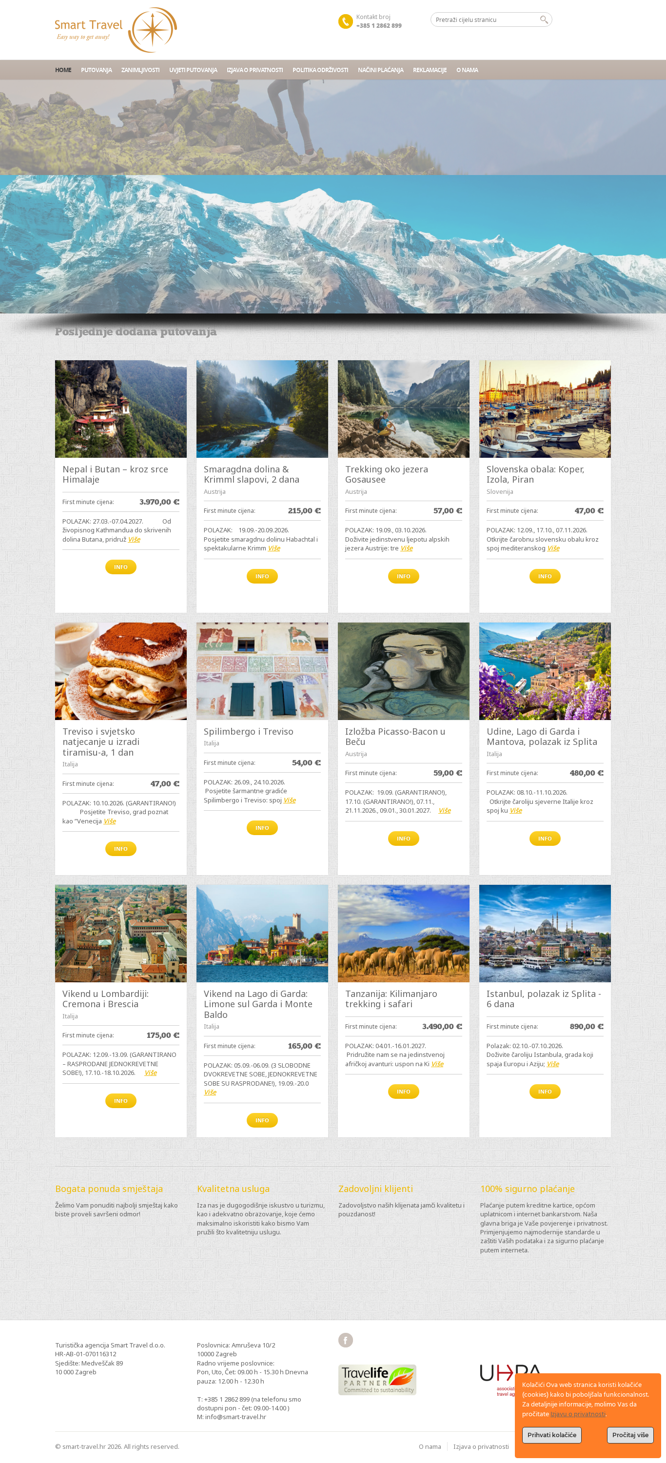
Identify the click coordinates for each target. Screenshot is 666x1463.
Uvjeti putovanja (193, 70)
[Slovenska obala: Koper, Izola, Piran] (545, 409)
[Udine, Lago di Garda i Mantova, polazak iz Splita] (545, 671)
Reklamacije (430, 70)
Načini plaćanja (380, 70)
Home (63, 70)
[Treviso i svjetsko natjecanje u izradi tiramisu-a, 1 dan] (121, 671)
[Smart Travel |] (116, 30)
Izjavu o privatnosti (578, 1414)
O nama (467, 70)
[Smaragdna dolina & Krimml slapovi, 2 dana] (262, 409)
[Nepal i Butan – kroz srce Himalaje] (121, 409)
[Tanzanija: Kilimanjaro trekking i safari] (404, 933)
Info (121, 566)
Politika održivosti (320, 70)
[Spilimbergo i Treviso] (262, 671)
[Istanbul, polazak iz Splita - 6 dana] (545, 933)
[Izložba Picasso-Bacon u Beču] (404, 671)
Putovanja (96, 70)
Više (134, 539)
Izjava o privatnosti (255, 70)
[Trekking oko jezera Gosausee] (404, 409)
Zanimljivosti (140, 70)
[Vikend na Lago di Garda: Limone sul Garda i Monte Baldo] (262, 933)
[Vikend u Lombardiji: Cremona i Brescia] (121, 933)
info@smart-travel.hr (235, 1416)
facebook (345, 1340)
